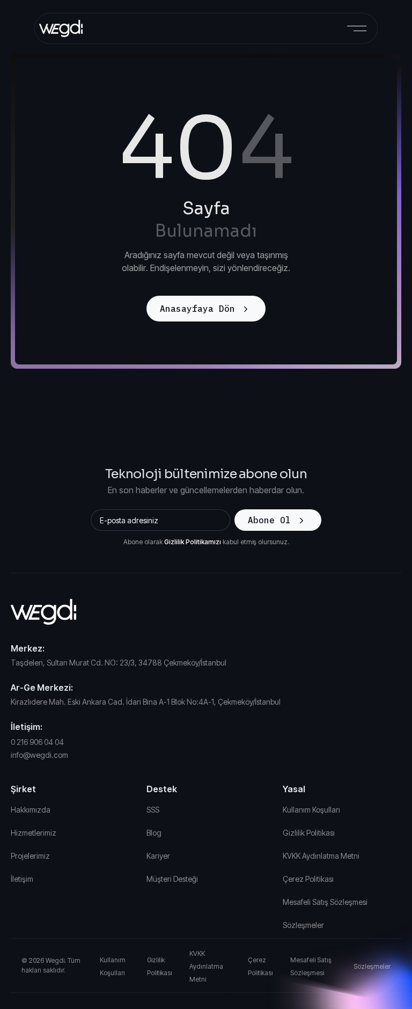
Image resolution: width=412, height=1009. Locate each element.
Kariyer (158, 855)
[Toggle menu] (356, 28)
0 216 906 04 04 (37, 742)
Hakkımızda (30, 809)
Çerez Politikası (308, 878)
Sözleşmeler (303, 925)
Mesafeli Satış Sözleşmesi (325, 901)
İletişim (22, 878)
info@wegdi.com (39, 754)
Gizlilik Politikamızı (192, 542)
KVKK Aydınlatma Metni (321, 855)
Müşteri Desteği (172, 878)
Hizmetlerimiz (33, 832)
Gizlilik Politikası (309, 832)
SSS (152, 809)
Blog (153, 832)
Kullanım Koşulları (311, 809)
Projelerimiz (30, 855)
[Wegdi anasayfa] (206, 612)
